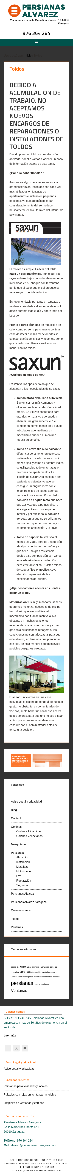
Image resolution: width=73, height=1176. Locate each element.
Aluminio (21, 857)
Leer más (10, 1035)
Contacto (16, 818)
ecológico (46, 972)
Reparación (23, 880)
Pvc (18, 875)
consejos (15, 972)
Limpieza (15, 977)
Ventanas (17, 927)
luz (20, 977)
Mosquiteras (18, 844)
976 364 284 (36, 33)
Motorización (24, 871)
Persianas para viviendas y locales (25, 1086)
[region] (36, 760)
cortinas (25, 971)
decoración (36, 972)
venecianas (44, 984)
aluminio (35, 967)
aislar (29, 967)
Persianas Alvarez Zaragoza (29, 902)
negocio (56, 977)
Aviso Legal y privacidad (26, 801)
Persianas (17, 852)
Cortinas (16, 826)
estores (53, 972)
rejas (36, 984)
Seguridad (22, 885)
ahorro (21, 966)
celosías (53, 967)
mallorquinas (28, 977)
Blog (14, 809)
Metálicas (22, 866)
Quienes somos (21, 910)
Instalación (23, 862)
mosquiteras (46, 977)
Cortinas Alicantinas (28, 831)
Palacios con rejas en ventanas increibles (30, 1094)
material (37, 977)
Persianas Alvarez (36, 11)
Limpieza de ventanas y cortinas (24, 1102)
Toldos (15, 918)
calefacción (44, 967)
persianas (22, 983)
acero (13, 967)
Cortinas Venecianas (29, 836)
